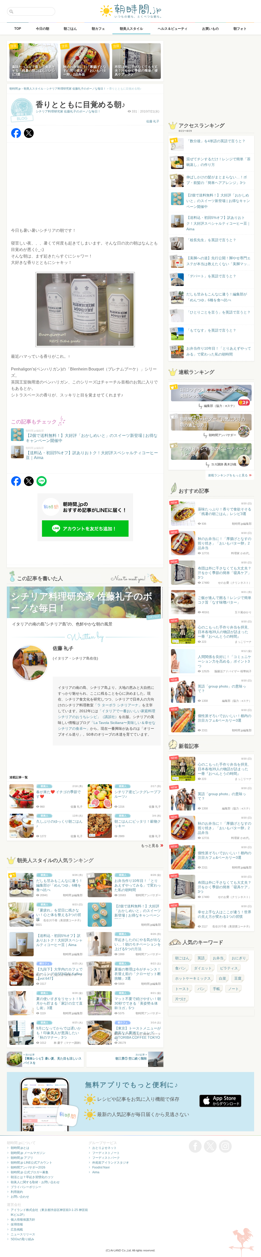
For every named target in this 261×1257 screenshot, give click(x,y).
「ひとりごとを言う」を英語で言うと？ (218, 312)
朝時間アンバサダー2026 (28, 1167)
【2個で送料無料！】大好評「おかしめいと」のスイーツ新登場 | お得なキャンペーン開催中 (218, 201)
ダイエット (203, 968)
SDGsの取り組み (22, 1239)
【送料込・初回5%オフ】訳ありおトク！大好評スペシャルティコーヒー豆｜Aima (218, 223)
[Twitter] (29, 137)
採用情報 (17, 1224)
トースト (182, 989)
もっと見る (150, 846)
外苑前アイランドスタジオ (110, 1162)
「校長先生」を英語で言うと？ (211, 240)
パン (201, 989)
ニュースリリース (23, 1234)
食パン (180, 968)
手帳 (216, 989)
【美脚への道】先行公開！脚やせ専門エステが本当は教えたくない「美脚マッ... (214, 261)
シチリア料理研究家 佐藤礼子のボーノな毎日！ (68, 111)
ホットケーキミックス (193, 978)
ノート (233, 989)
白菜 (222, 978)
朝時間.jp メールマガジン (28, 1153)
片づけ (180, 999)
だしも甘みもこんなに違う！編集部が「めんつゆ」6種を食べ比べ (216, 297)
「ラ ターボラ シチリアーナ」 (118, 705)
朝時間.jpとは (20, 1148)
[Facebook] (16, 137)
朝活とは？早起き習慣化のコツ (32, 1177)
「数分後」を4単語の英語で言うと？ (215, 141)
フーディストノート (106, 1153)
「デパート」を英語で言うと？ (211, 276)
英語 (201, 958)
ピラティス (229, 968)
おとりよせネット (104, 1148)
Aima (95, 1172)
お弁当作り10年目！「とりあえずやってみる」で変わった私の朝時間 (218, 351)
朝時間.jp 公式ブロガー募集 (29, 1172)
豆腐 (237, 978)
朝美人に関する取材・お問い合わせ (35, 1182)
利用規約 (17, 1192)
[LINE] (41, 485)
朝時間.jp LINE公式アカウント (31, 1162)
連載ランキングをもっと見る (228, 475)
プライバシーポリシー (26, 1187)
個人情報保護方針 (23, 1219)
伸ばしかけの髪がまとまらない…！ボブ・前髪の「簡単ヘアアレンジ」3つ (216, 180)
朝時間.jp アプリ (22, 1158)
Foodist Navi (101, 1167)
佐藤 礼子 (152, 121)
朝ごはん (182, 958)
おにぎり (239, 958)
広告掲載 (17, 1229)
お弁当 (218, 958)
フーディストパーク (106, 1158)
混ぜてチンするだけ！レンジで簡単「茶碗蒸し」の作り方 (214, 162)
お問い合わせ (20, 1196)
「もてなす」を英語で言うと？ (211, 330)
